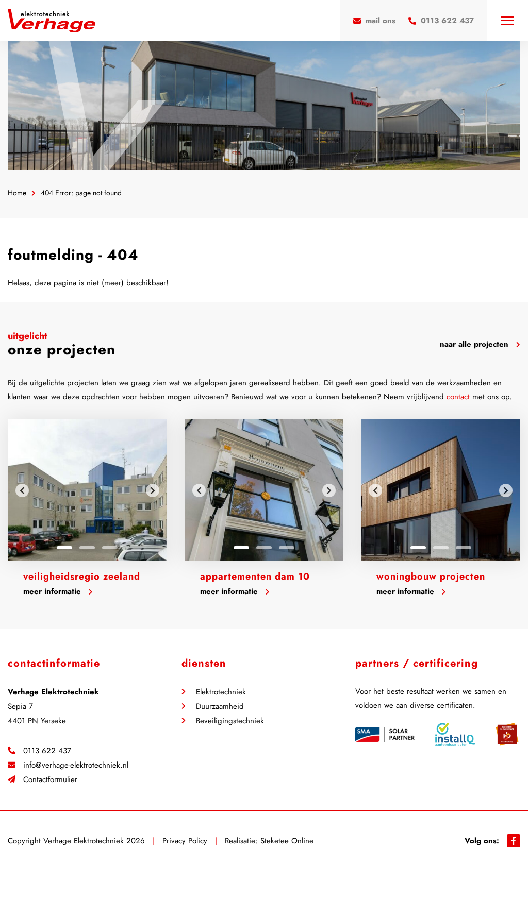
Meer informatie (52, 591)
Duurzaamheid (220, 706)
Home (17, 193)
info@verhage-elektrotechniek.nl (75, 765)
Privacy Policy (184, 840)
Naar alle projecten (474, 344)
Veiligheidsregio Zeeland (81, 576)
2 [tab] (87, 547)
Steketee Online (287, 840)
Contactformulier (50, 779)
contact (458, 396)
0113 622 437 (47, 750)
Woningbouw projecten (430, 576)
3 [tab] (110, 547)
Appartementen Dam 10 (255, 576)
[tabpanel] (87, 490)
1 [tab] (64, 547)
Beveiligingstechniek (230, 720)
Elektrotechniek (221, 692)
